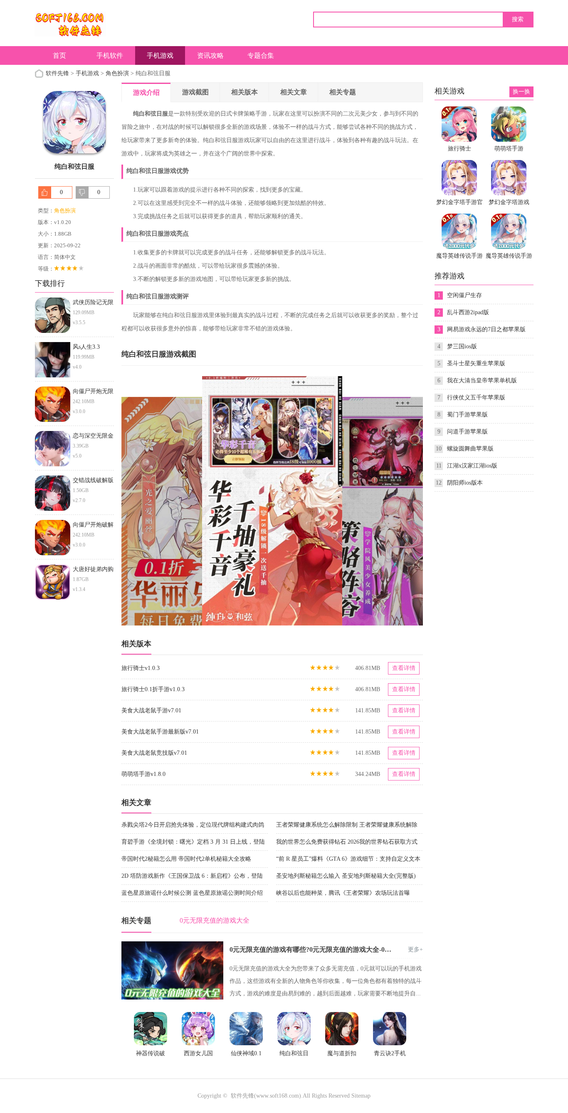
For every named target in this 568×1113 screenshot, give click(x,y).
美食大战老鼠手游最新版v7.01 (160, 732)
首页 (59, 55)
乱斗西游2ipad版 (468, 312)
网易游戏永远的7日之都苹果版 (486, 329)
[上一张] (196, 500)
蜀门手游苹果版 (467, 414)
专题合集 (260, 55)
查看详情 (403, 668)
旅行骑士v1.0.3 (140, 668)
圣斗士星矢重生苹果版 (476, 363)
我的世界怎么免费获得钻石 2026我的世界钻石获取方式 (346, 842)
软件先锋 (57, 73)
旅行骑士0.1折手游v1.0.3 (153, 689)
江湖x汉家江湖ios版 (472, 466)
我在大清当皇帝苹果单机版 (482, 380)
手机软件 (109, 55)
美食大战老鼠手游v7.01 (151, 710)
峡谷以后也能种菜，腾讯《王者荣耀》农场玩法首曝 (343, 893)
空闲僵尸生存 (464, 295)
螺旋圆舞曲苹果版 (470, 449)
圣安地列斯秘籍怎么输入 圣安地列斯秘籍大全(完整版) (346, 876)
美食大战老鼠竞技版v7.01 (154, 753)
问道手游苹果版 (467, 431)
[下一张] (347, 500)
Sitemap (360, 1096)
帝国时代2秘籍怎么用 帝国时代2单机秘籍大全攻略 (186, 859)
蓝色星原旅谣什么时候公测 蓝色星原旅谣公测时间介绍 (192, 893)
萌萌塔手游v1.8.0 (143, 774)
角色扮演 (117, 73)
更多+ (415, 949)
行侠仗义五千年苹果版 (476, 397)
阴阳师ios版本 (465, 483)
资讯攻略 (210, 55)
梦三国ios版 (462, 346)
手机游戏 (160, 55)
